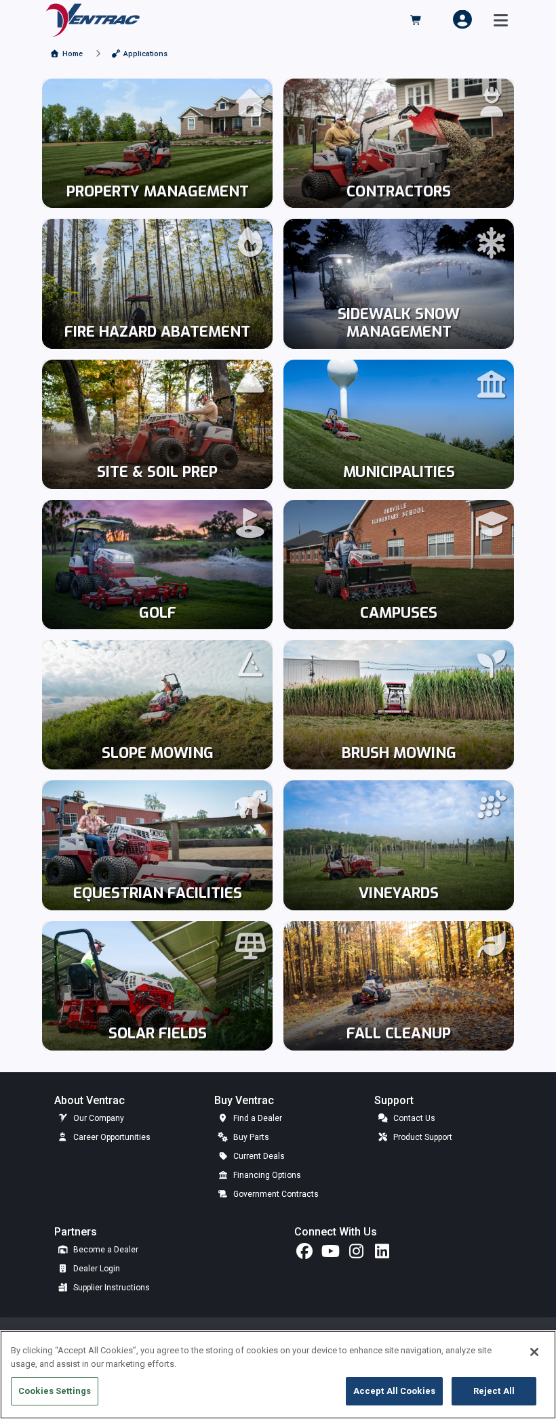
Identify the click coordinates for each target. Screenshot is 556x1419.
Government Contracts (275, 1194)
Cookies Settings (54, 1391)
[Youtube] (330, 1254)
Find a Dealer (256, 1118)
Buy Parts (250, 1137)
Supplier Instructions (110, 1287)
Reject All (494, 1391)
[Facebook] (304, 1254)
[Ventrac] (93, 19)
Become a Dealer (104, 1249)
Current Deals (258, 1156)
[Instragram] (356, 1254)
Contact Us (413, 1118)
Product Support (421, 1137)
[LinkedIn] (382, 1254)
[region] (278, 1374)
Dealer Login (95, 1268)
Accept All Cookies (394, 1391)
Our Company (97, 1118)
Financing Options (266, 1175)
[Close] (534, 1352)
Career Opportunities (111, 1137)
